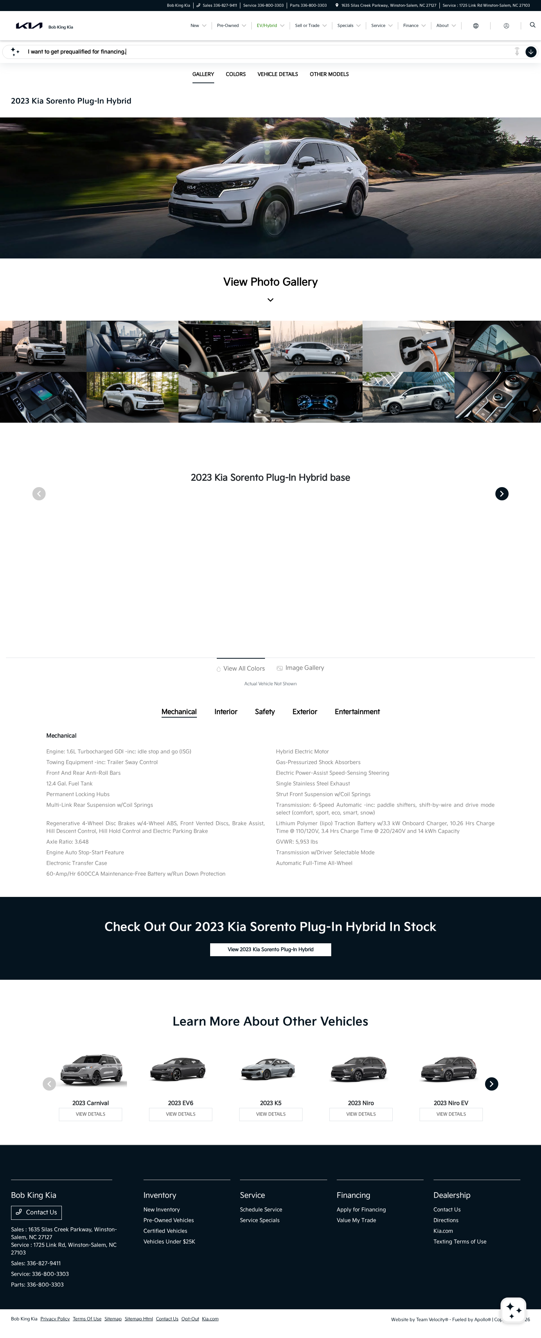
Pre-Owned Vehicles (169, 1220)
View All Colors (243, 668)
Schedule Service (261, 1210)
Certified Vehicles (165, 1231)
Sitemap (113, 1319)
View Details (90, 1114)
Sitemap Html (139, 1319)
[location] (337, 5)
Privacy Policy (55, 1319)
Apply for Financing (361, 1210)
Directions (446, 1220)
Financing (353, 1195)
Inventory (160, 1195)
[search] (532, 25)
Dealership (452, 1195)
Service (252, 1195)
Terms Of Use (87, 1319)
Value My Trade (356, 1220)
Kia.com (443, 1231)
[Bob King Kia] (44, 25)
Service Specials (260, 1220)
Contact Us (41, 1212)
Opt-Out (190, 1319)
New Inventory (162, 1210)
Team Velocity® (432, 1320)
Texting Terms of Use (460, 1242)
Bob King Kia (24, 1319)
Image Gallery (304, 668)
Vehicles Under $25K (169, 1242)
